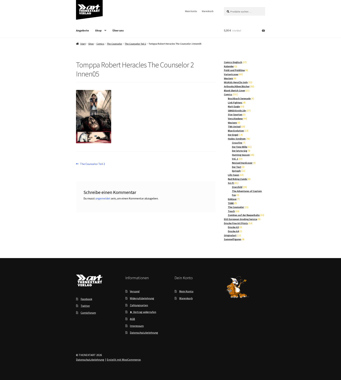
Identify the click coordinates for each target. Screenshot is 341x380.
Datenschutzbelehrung (144, 332)
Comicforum (88, 312)
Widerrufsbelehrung (142, 298)
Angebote (82, 30)
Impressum (137, 326)
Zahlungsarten (139, 305)
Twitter (85, 305)
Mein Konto (191, 11)
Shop (98, 30)
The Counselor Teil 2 (135, 43)
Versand (134, 291)
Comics (100, 43)
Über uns (118, 30)
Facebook (86, 299)
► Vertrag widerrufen (143, 312)
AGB (132, 319)
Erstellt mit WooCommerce (124, 359)
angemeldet (102, 198)
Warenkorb (207, 11)
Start (83, 43)
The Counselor (114, 43)
